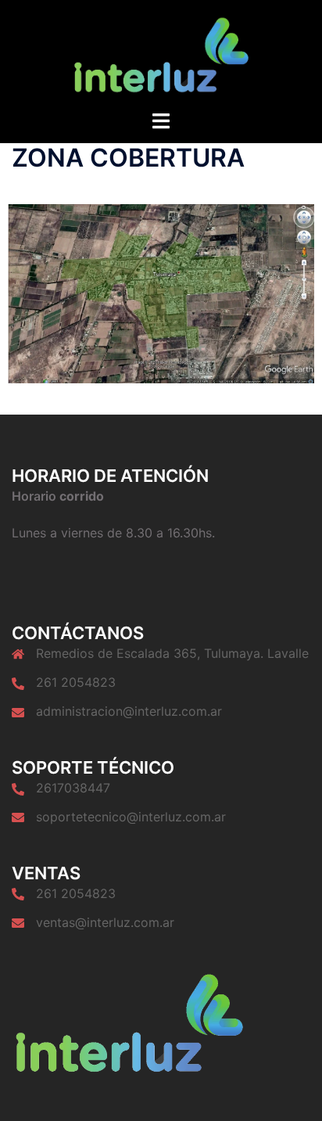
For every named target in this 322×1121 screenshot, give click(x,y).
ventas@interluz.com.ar (105, 922)
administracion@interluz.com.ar (129, 711)
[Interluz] (160, 53)
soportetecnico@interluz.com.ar (131, 817)
